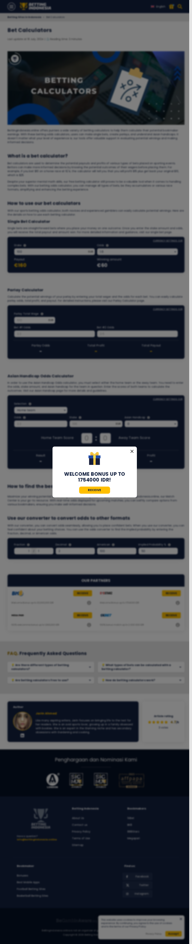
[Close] (132, 451)
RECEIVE (94, 490)
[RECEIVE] (94, 459)
